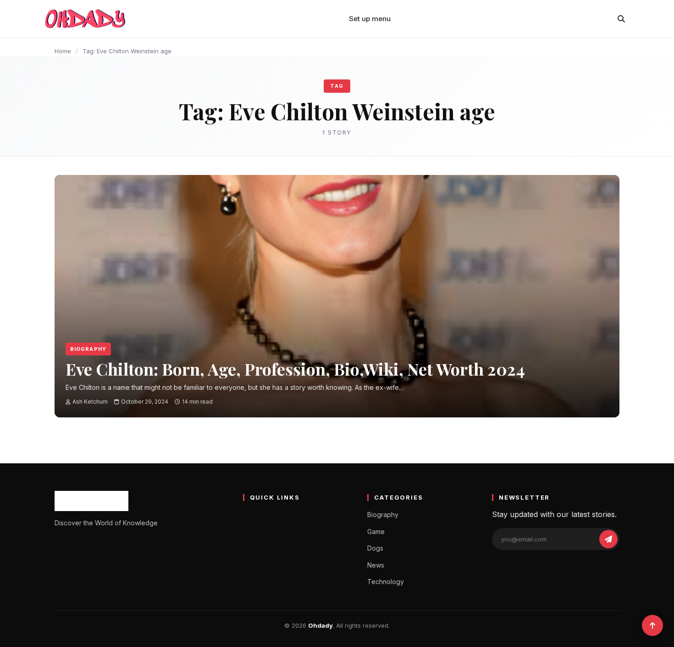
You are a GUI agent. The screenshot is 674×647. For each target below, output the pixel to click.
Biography (88, 349)
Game (376, 531)
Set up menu (370, 18)
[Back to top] (652, 625)
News (375, 565)
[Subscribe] (608, 539)
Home (63, 51)
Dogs (375, 548)
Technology (385, 581)
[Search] (621, 19)
